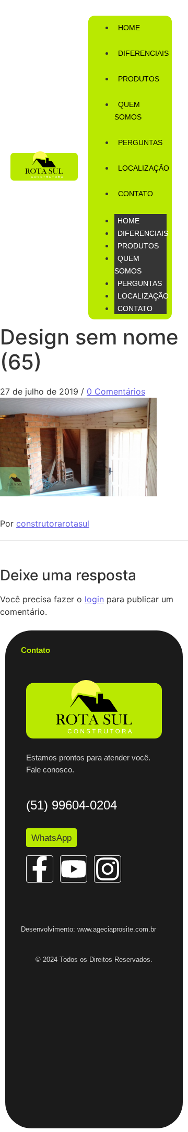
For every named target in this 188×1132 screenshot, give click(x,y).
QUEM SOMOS (128, 110)
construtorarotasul (52, 523)
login (94, 599)
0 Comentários (116, 391)
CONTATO (135, 308)
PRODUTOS (138, 246)
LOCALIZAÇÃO (143, 296)
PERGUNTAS (140, 283)
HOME (128, 221)
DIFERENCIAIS (143, 233)
